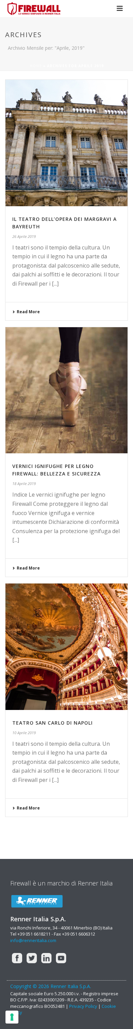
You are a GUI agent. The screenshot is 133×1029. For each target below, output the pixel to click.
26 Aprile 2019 (24, 236)
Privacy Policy (83, 1006)
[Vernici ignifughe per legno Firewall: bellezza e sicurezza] (66, 390)
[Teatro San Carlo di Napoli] (66, 647)
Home (36, 65)
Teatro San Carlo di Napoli (52, 723)
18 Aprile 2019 (24, 483)
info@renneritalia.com (33, 940)
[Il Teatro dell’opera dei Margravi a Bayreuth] (66, 143)
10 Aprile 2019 (24, 732)
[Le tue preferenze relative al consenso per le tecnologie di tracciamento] (11, 1017)
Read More (28, 312)
